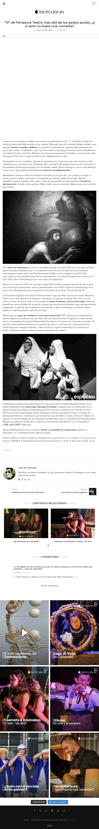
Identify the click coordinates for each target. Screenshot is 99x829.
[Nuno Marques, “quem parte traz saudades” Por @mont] (74, 765)
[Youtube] (52, 810)
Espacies (7, 450)
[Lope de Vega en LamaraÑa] (26, 523)
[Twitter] (40, 810)
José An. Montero (44, 30)
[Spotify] (58, 810)
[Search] (93, 3)
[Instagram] (46, 810)
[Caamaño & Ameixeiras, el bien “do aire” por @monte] (24, 698)
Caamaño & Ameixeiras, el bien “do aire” (73, 541)
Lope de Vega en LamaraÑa (26, 541)
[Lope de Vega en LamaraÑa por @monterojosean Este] (74, 632)
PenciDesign (70, 820)
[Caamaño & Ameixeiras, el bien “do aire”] (73, 523)
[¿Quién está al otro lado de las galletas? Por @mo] (24, 765)
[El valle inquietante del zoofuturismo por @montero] (24, 632)
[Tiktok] (64, 810)
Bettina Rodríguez (67, 167)
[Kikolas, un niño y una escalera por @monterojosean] (74, 698)
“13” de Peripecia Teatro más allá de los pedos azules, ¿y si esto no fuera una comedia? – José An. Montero (52, 568)
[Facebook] (34, 810)
